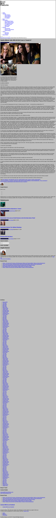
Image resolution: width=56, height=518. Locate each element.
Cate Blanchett (11, 179)
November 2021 (6, 361)
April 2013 (5, 469)
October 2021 (5, 362)
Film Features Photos (9, 21)
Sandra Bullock (37, 179)
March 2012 (5, 483)
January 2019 (5, 397)
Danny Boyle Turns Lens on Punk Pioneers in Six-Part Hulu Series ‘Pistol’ (17, 218)
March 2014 (5, 458)
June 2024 (5, 329)
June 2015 (5, 442)
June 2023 (5, 341)
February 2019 (5, 396)
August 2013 (5, 465)
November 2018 (6, 399)
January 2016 (5, 435)
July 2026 (4, 303)
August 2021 (5, 365)
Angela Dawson (12, 42)
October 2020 (5, 375)
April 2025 (5, 318)
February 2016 (5, 434)
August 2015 (5, 440)
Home (4, 12)
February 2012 (5, 484)
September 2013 (6, 464)
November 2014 (6, 449)
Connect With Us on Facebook (7, 504)
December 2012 (6, 474)
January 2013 (5, 473)
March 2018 (5, 408)
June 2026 (5, 304)
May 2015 (4, 443)
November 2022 (6, 349)
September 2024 (6, 326)
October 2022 (5, 350)
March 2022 (5, 357)
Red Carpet (7, 26)
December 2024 (6, 323)
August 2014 (5, 453)
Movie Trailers (5, 34)
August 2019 (5, 390)
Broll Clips (7, 33)
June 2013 (5, 467)
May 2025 (4, 317)
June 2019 (5, 392)
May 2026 (4, 305)
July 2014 (4, 454)
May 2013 (4, 468)
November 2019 (6, 387)
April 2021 (5, 369)
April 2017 (5, 419)
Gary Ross (16, 179)
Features (4, 13)
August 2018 (5, 402)
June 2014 (5, 455)
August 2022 (5, 352)
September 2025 (6, 313)
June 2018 (5, 404)
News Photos (7, 25)
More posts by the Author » (5, 258)
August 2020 (5, 377)
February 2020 (5, 383)
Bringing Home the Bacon (6, 236)
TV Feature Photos (8, 24)
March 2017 (5, 420)
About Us (4, 514)
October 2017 (5, 413)
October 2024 (5, 325)
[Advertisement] (20, 8)
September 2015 (6, 439)
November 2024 (6, 324)
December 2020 (6, 373)
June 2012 (5, 480)
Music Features (8, 15)
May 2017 (4, 418)
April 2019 (5, 394)
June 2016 (5, 430)
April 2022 (5, 356)
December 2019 (6, 385)
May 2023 (4, 342)
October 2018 (5, 400)
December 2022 (6, 348)
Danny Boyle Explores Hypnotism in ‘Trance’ (10, 208)
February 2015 (5, 446)
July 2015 (4, 441)
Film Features (7, 14)
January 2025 (5, 322)
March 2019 (5, 395)
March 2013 (5, 470)
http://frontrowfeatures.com (5, 493)
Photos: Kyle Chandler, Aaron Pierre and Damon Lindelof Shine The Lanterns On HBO (19, 265)
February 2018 (5, 409)
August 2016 (5, 427)
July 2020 (4, 378)
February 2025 (5, 320)
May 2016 (4, 431)
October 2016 (5, 425)
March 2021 (5, 370)
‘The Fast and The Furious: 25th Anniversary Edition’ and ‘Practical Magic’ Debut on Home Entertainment (22, 264)
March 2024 (5, 332)
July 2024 (4, 328)
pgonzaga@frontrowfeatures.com (6, 492)
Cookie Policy (26, 511)
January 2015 (5, 447)
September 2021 (6, 363)
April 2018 (5, 406)
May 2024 (4, 330)
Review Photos (8, 30)
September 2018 (6, 401)
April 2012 (5, 482)
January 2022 (5, 359)
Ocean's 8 (29, 179)
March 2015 (5, 445)
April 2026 (5, 306)
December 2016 (6, 423)
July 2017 (4, 416)
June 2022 (5, 354)
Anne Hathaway (5, 179)
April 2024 (5, 331)
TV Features (7, 17)
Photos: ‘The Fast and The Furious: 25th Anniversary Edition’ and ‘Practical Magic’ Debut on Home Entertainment (24, 263)
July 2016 (4, 428)
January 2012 (5, 485)
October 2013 (5, 463)
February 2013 (5, 471)
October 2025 (5, 312)
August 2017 (5, 415)
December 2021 (6, 360)
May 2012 (4, 481)
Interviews (7, 32)
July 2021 (4, 366)
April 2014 (5, 457)
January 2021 (5, 372)
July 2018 (4, 403)
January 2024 (5, 334)
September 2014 (6, 452)
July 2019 (4, 391)
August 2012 (5, 478)
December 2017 (6, 411)
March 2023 (5, 345)
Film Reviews (7, 28)
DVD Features (7, 16)
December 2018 (6, 398)
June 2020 (5, 379)
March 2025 (5, 319)
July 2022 (4, 353)
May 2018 (4, 405)
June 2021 (5, 367)
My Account (5, 515)
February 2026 (5, 308)
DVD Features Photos (9, 23)
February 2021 (5, 371)
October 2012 (5, 476)
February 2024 (5, 333)
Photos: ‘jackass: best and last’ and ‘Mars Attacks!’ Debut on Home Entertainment (18, 267)
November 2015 (6, 437)
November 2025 (6, 311)
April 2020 (5, 381)
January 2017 (5, 422)
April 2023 (5, 344)
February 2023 (5, 346)
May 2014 (4, 456)
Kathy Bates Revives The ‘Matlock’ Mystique (10, 227)
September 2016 (6, 426)
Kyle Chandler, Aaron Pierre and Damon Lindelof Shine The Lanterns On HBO (17, 266)
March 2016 (5, 433)
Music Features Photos (9, 22)
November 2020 (6, 374)
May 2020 (4, 380)
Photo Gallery (5, 20)
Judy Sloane (11, 220)
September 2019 (6, 389)
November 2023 (6, 336)
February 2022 (5, 358)
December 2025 (6, 310)
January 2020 (5, 384)
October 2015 (5, 438)
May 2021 (4, 368)
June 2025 (5, 316)
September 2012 (6, 477)
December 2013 (6, 461)
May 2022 (4, 355)
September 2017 (6, 414)
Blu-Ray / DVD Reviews (9, 29)
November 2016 (6, 424)
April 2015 (5, 444)
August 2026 (5, 302)
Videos (4, 31)
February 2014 (5, 459)
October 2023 (5, 337)
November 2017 (6, 412)
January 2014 (5, 460)
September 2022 (6, 351)
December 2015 (6, 436)
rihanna (33, 179)
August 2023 (5, 339)
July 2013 (4, 466)
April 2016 (5, 432)
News (4, 19)
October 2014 (5, 450)
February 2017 (5, 421)
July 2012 (4, 479)
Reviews (4, 27)
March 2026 (5, 307)
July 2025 (4, 315)
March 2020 (5, 382)
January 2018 (5, 410)
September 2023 (6, 338)
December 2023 (6, 335)
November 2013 (6, 462)
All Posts (5, 37)
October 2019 (5, 388)
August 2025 (5, 314)
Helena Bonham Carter (23, 179)
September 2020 (6, 376)
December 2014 (6, 448)
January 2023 (5, 347)
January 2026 (5, 309)
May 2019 (4, 393)
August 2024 (5, 327)
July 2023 (4, 340)
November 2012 (6, 475)
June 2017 (5, 417)
